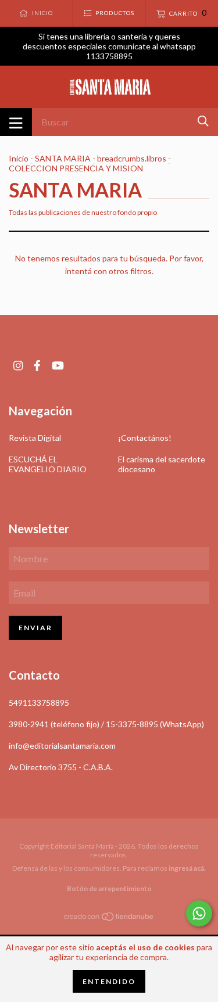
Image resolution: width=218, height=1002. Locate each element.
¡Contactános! (144, 438)
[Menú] (16, 122)
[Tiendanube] (109, 918)
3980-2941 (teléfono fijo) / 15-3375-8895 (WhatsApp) (106, 724)
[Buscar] (203, 121)
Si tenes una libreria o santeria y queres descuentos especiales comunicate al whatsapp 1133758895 (109, 46)
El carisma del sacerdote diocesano (161, 464)
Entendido (109, 981)
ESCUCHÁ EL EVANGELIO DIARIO (48, 464)
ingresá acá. (187, 868)
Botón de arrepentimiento (109, 888)
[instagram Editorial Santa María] (18, 365)
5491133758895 (39, 702)
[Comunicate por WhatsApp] (199, 913)
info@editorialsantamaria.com (62, 745)
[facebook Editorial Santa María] (37, 365)
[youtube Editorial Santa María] (58, 365)
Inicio (18, 158)
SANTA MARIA (63, 158)
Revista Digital (35, 438)
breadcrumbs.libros (131, 158)
